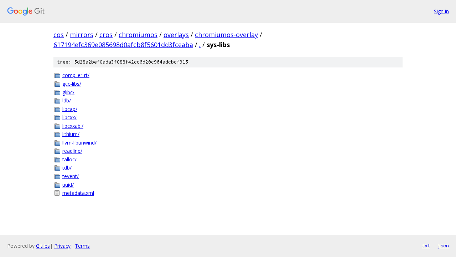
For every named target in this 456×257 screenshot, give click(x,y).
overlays (176, 34)
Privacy (62, 245)
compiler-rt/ (75, 75)
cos (58, 34)
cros (106, 34)
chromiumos (138, 34)
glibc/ (68, 92)
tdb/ (67, 167)
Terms (82, 245)
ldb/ (66, 100)
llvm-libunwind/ (79, 142)
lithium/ (70, 134)
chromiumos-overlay (226, 34)
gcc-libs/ (71, 83)
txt (426, 245)
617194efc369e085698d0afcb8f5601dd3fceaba (123, 44)
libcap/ (69, 109)
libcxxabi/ (72, 125)
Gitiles (43, 245)
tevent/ (70, 176)
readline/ (72, 150)
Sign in (441, 11)
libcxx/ (69, 117)
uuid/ (68, 184)
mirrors (81, 34)
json (443, 245)
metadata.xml (78, 193)
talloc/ (69, 159)
